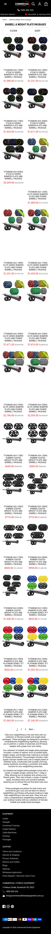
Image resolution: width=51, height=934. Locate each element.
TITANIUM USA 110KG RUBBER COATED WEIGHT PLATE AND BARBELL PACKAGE (13, 459)
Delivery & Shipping (10, 855)
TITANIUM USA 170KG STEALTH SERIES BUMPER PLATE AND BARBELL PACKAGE (13, 124)
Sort (37, 30)
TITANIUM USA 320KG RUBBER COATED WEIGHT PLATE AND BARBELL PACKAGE (13, 611)
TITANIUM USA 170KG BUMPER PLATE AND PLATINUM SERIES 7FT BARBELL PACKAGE (13, 713)
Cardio (5, 818)
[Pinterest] (12, 906)
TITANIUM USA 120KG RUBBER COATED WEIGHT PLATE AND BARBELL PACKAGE (37, 459)
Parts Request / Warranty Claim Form (18, 876)
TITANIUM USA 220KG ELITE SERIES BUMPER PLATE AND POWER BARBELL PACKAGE (37, 337)
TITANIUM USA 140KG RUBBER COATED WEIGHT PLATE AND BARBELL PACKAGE (13, 510)
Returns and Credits (11, 862)
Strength (6, 822)
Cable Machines (9, 832)
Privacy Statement (10, 858)
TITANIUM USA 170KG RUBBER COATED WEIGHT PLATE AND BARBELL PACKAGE (13, 560)
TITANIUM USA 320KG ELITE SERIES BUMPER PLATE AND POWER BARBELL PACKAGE (37, 408)
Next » (31, 729)
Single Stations (9, 829)
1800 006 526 (27, 10)
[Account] (39, 2)
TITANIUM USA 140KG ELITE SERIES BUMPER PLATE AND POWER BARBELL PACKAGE (13, 266)
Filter (13, 30)
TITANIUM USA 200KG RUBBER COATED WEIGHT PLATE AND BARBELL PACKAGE (37, 560)
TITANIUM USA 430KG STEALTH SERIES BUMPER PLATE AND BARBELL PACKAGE (13, 175)
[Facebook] (3, 906)
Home (4, 20)
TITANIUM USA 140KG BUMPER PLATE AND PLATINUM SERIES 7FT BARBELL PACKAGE (13, 662)
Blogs (4, 865)
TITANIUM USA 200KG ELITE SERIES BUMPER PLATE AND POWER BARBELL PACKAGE (13, 337)
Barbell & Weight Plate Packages (20, 20)
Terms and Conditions (12, 851)
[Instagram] (8, 906)
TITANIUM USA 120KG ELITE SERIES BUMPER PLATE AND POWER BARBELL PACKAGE (37, 195)
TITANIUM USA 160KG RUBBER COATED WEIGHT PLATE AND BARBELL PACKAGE (37, 510)
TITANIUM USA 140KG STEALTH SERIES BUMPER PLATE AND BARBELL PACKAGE (37, 73)
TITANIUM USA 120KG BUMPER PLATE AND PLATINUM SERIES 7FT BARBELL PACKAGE (37, 611)
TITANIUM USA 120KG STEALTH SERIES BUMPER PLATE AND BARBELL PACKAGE (13, 73)
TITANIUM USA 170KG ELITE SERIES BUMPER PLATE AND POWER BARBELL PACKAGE (37, 266)
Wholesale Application (12, 872)
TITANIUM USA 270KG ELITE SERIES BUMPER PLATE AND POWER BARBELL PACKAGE (13, 408)
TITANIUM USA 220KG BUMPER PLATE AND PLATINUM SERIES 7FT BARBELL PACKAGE (37, 713)
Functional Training (10, 825)
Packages (6, 839)
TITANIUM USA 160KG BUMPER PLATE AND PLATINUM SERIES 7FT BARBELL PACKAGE (37, 662)
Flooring (6, 836)
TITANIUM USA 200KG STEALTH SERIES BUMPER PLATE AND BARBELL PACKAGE (37, 124)
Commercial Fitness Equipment (28, 927)
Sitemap (6, 869)
